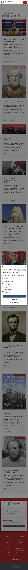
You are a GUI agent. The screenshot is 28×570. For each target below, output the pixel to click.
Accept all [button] (14, 296)
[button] (14, 303)
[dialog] (14, 285)
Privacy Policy (5, 278)
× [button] (25, 266)
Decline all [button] (14, 299)
